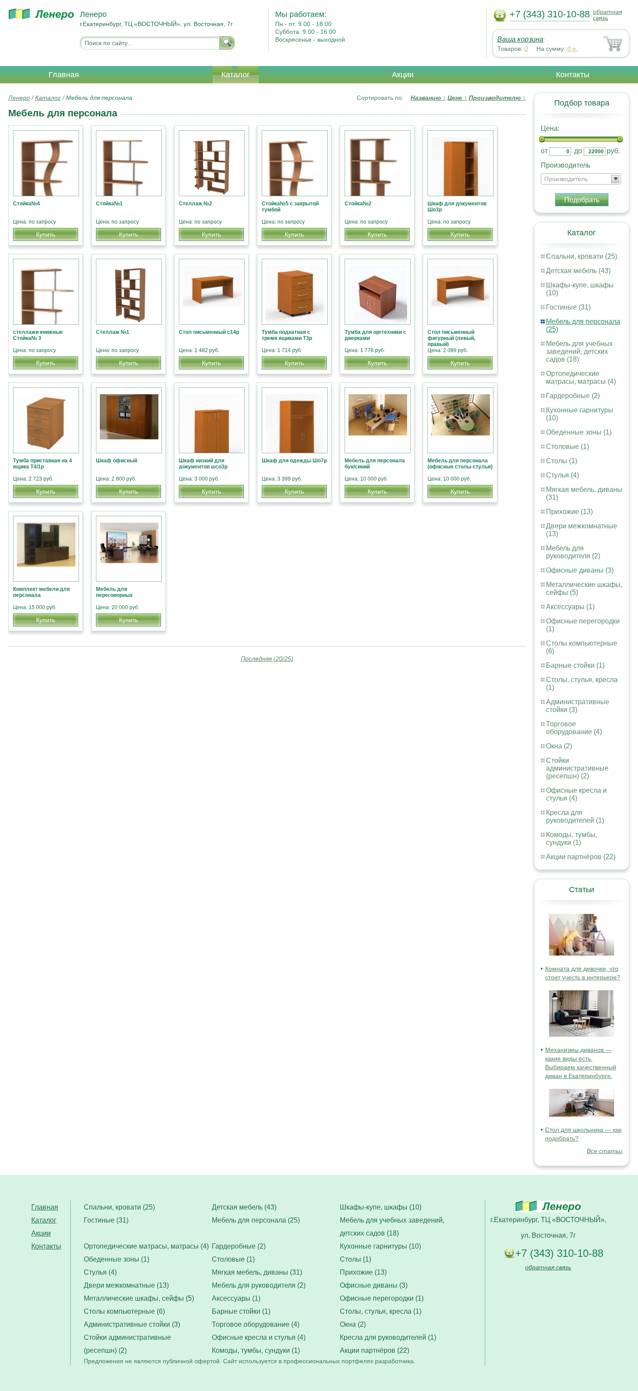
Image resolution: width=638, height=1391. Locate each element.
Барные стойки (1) (575, 665)
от (544, 151)
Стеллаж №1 (112, 332)
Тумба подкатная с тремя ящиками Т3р (287, 335)
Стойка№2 (358, 204)
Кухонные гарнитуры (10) (380, 1246)
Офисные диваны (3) (580, 570)
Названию (428, 97)
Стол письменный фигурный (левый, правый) (451, 338)
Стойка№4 (26, 204)
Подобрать (581, 200)
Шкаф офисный (116, 461)
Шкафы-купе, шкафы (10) (380, 1207)
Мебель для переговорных (114, 592)
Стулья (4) (562, 475)
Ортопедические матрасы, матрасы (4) (581, 377)
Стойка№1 (109, 204)
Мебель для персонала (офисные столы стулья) (460, 464)
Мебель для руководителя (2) (573, 552)
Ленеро (19, 97)
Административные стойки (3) (132, 1324)
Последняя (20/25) (267, 658)
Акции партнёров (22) (580, 856)
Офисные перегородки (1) (382, 1298)
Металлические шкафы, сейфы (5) (139, 1298)
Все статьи (604, 1150)
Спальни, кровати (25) (581, 256)
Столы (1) (561, 461)
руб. (613, 151)
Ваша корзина (520, 39)
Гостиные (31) (568, 307)
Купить (45, 234)
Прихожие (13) (569, 511)
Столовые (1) (567, 446)
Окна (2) (559, 746)
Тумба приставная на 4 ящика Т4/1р (42, 464)
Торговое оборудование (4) (574, 727)
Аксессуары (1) (570, 606)
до (578, 151)
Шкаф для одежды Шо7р (294, 461)
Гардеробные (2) (573, 395)
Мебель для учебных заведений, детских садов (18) (579, 351)
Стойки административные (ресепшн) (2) (577, 768)
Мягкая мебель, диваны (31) (257, 1272)
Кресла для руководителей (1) (575, 816)
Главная (64, 74)
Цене (457, 97)
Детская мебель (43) (578, 270)
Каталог (235, 74)
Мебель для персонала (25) (256, 1220)
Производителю (497, 97)
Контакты (572, 74)
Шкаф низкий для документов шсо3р (203, 464)
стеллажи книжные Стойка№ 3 (38, 335)
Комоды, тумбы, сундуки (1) (571, 838)
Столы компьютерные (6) (124, 1311)
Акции (403, 74)
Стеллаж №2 (195, 204)
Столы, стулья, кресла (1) (380, 1311)
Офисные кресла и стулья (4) (576, 794)
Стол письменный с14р (209, 332)
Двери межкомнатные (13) (126, 1285)
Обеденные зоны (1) (579, 432)
